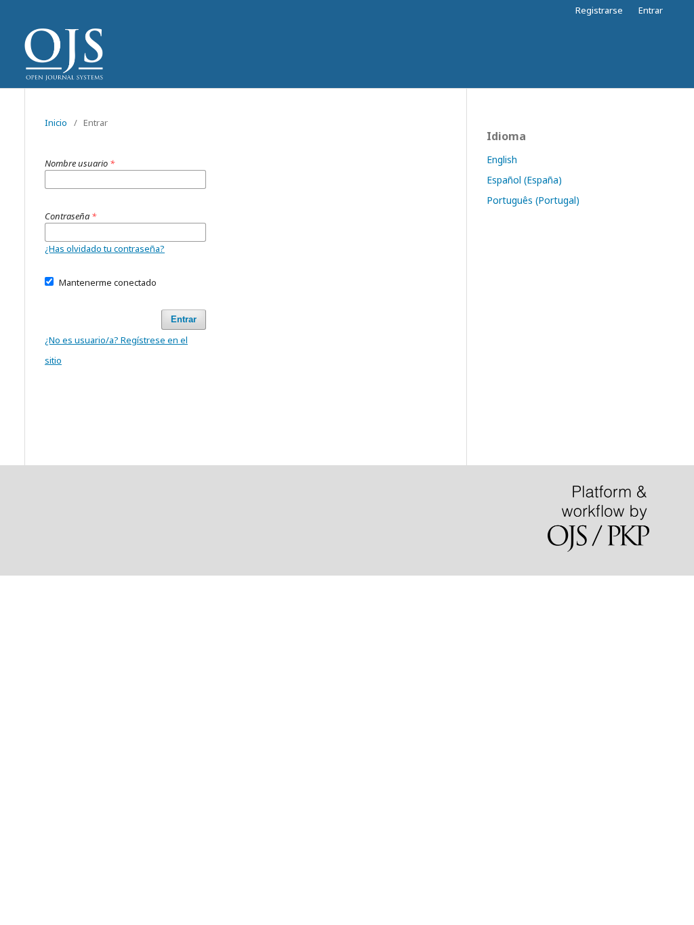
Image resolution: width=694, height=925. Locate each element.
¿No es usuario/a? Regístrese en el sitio (116, 350)
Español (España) (524, 179)
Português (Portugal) (533, 200)
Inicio (56, 122)
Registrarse (599, 10)
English (502, 159)
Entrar (650, 10)
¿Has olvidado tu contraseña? (105, 248)
